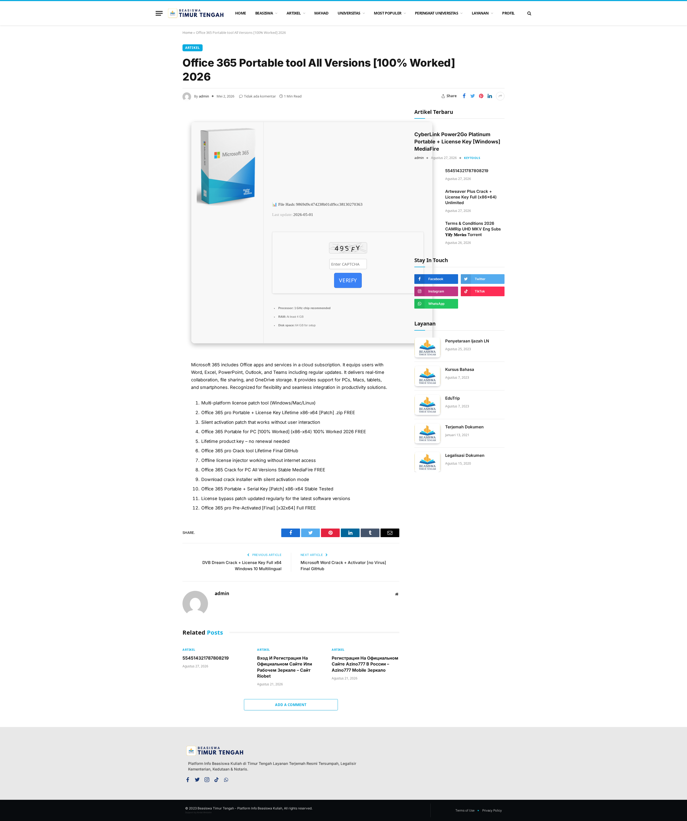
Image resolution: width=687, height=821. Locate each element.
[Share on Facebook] (464, 96)
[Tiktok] (216, 779)
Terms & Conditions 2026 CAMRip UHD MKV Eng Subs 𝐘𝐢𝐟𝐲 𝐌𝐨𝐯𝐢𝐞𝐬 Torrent (473, 229)
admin (204, 96)
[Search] (528, 13)
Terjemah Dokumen (464, 426)
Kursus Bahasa (459, 369)
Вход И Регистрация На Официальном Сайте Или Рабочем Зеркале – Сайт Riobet (284, 667)
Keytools (472, 158)
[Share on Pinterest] (481, 96)
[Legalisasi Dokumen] (427, 462)
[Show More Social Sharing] (500, 96)
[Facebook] (163, 135)
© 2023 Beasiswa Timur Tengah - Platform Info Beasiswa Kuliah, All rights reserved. (248, 808)
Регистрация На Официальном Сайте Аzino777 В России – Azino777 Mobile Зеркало (365, 664)
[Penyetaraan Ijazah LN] (427, 348)
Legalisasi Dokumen (464, 455)
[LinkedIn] (163, 162)
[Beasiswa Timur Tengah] (196, 13)
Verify (348, 280)
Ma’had (321, 13)
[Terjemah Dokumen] (427, 434)
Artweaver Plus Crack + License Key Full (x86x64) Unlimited (471, 197)
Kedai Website (204, 812)
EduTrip (452, 398)
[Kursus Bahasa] (427, 376)
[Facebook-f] (187, 779)
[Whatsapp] (226, 779)
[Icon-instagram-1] (206, 779)
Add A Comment (290, 704)
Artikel (294, 13)
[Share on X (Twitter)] (473, 96)
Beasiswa (264, 13)
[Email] (163, 190)
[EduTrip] (427, 405)
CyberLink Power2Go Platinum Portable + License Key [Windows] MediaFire (457, 141)
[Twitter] (163, 149)
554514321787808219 (205, 658)
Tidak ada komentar (260, 96)
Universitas (349, 13)
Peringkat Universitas (436, 13)
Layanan (480, 13)
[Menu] (159, 13)
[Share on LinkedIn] (490, 96)
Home (240, 13)
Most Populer (387, 13)
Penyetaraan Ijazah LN (467, 340)
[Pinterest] (163, 176)
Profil (508, 13)
